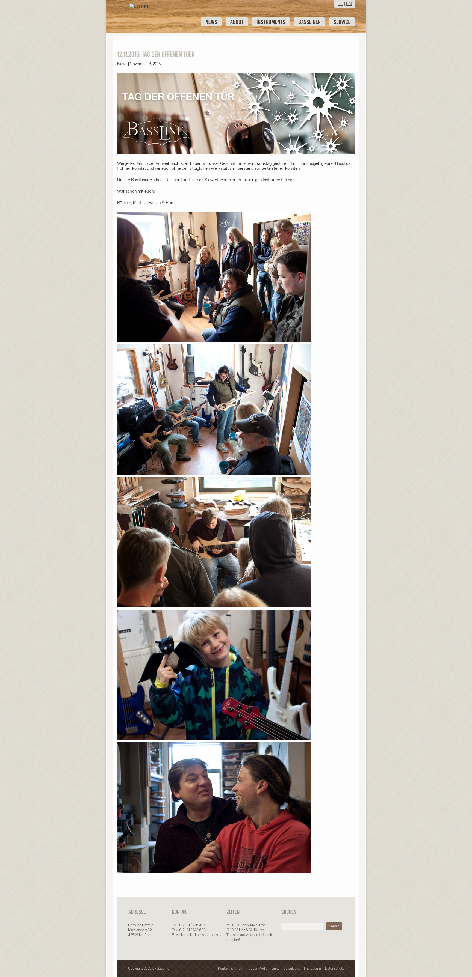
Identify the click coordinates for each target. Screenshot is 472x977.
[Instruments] (271, 21)
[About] (237, 21)
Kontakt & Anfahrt (231, 968)
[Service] (342, 21)
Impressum (312, 968)
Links (275, 968)
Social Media (258, 968)
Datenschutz (334, 968)
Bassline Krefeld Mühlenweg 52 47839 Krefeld (140, 929)
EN (349, 4)
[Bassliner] (309, 21)
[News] (211, 21)
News (122, 63)
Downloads (291, 968)
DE (340, 4)
